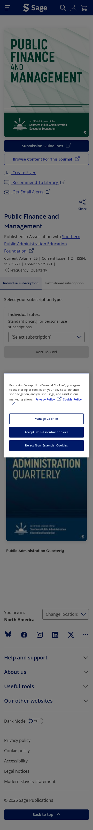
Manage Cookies (47, 419)
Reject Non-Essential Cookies (46, 445)
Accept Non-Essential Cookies (46, 432)
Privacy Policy (45, 399)
